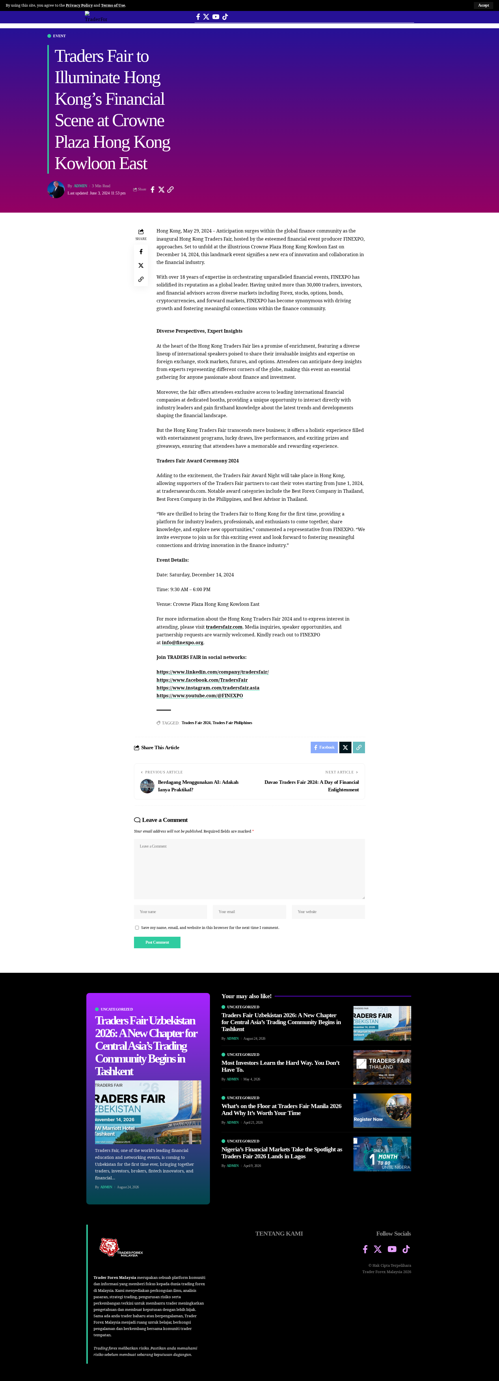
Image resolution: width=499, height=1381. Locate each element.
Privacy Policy (79, 5)
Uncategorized (117, 1009)
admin (80, 186)
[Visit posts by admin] (56, 189)
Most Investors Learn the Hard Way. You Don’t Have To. (280, 1066)
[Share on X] (161, 189)
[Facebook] (198, 17)
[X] (206, 17)
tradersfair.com (224, 627)
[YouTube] (216, 17)
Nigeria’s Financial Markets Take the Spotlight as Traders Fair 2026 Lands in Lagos (281, 1153)
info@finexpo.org (182, 642)
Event (59, 36)
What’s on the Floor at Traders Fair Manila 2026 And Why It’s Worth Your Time (281, 1109)
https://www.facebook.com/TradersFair (202, 680)
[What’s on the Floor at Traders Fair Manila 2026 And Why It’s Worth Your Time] (382, 1110)
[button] (483, 5)
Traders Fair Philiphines (232, 723)
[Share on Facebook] (152, 189)
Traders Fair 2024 (196, 723)
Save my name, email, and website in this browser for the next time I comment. (210, 927)
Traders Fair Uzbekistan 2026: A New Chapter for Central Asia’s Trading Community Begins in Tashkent (146, 1046)
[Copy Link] (170, 189)
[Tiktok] (225, 17)
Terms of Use (113, 5)
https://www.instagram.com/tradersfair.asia (208, 688)
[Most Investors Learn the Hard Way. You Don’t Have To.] (382, 1067)
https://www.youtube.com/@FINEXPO (200, 695)
